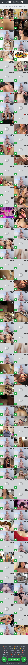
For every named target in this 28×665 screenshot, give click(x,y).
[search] (24, 659)
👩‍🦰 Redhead (18, 650)
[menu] (4, 659)
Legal (26, 663)
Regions (9, 663)
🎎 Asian (5, 646)
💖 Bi (23, 652)
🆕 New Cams (6, 654)
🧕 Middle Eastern (8, 648)
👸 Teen (22, 648)
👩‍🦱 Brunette (11, 650)
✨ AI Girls (23, 656)
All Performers (21, 663)
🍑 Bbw (24, 650)
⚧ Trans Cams (21, 654)
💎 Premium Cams (7, 656)
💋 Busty (12, 652)
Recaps (16, 663)
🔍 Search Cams (21, 661)
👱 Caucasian (22, 646)
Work (13, 663)
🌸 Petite (6, 652)
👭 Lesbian (17, 652)
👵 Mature (16, 648)
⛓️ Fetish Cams (15, 656)
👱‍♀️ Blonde (4, 650)
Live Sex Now (14, 659)
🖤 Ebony (10, 646)
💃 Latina (16, 646)
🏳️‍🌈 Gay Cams (14, 654)
